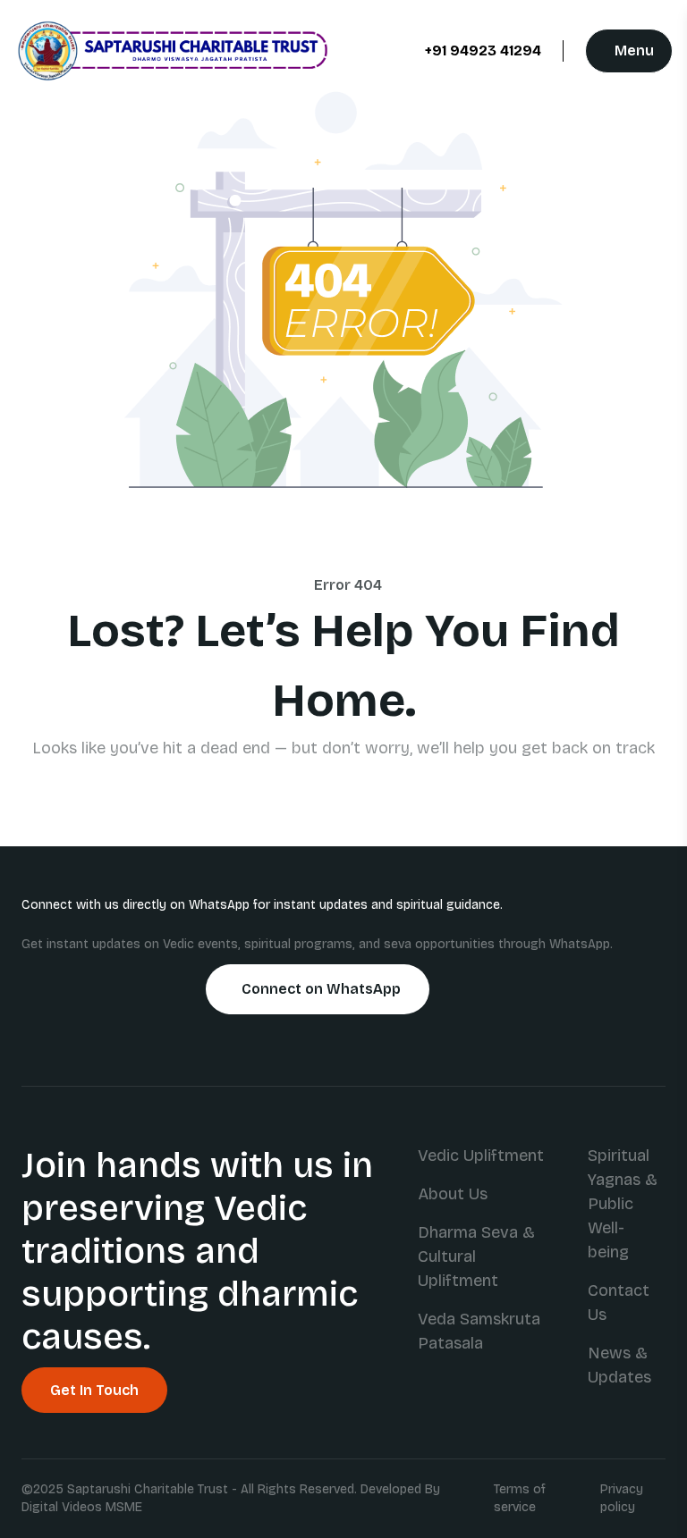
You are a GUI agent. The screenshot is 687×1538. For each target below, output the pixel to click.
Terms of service (520, 1498)
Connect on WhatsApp (321, 988)
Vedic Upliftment (481, 1155)
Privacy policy (621, 1498)
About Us (453, 1194)
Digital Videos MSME (81, 1507)
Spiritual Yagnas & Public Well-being (622, 1204)
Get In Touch (94, 1390)
